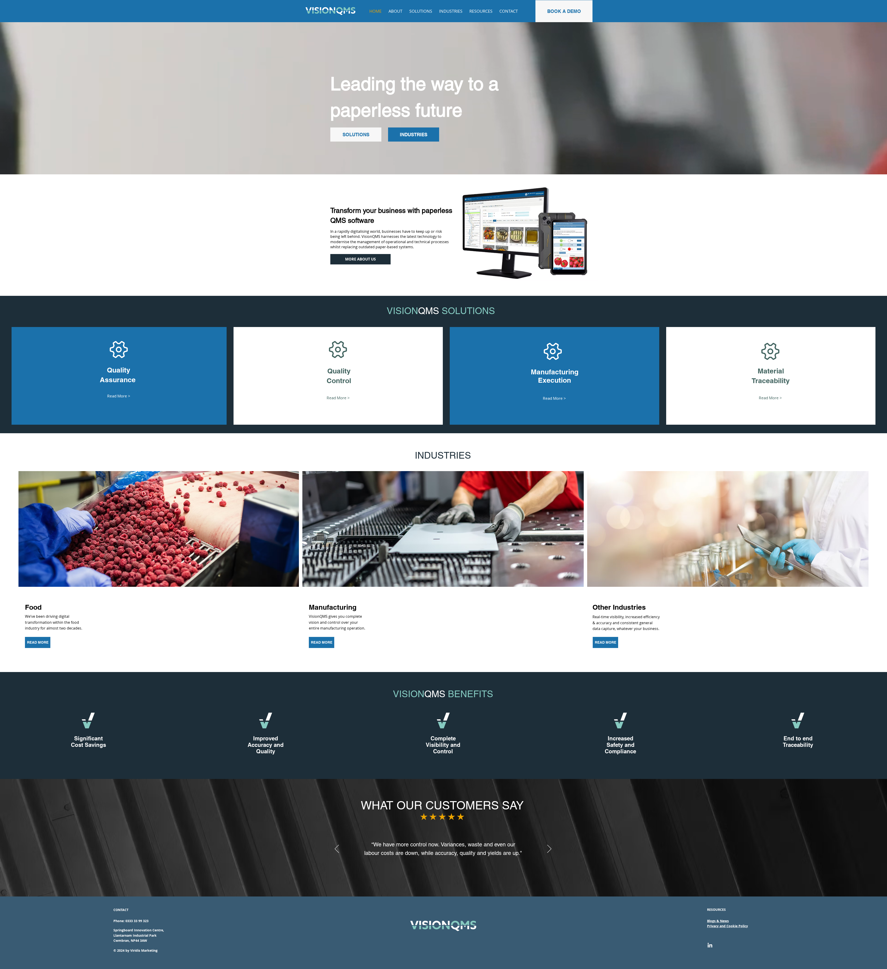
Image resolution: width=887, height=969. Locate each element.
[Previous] (337, 849)
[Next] (549, 849)
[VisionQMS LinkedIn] (710, 945)
